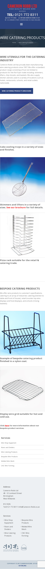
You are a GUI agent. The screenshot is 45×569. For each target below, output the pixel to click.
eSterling (22, 566)
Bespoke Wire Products (9, 457)
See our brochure (16, 207)
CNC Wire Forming (7, 466)
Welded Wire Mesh (7, 461)
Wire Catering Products (9, 452)
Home (14, 42)
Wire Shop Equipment (8, 443)
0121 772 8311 (12, 507)
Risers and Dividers (8, 447)
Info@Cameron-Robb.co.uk (29, 507)
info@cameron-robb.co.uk (30, 18)
